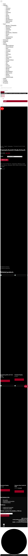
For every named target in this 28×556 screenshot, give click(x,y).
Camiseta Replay (19, 374)
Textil (4, 24)
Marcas (5, 44)
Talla (2, 156)
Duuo (7, 11)
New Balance (9, 19)
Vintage (5, 80)
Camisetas (8, 29)
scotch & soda (22, 165)
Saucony (8, 22)
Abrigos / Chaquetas (11, 25)
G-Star (7, 58)
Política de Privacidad (8, 507)
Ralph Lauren (9, 21)
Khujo (7, 64)
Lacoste (8, 65)
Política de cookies (7, 508)
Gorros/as (5, 39)
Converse (8, 8)
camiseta (10, 165)
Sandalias (5, 41)
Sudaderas (8, 38)
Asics (7, 6)
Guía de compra (7, 502)
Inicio (4, 3)
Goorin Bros (9, 57)
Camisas (8, 28)
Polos (7, 35)
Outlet (4, 78)
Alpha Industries (10, 45)
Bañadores (8, 26)
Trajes (4, 42)
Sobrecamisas (9, 36)
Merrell (7, 18)
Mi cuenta (5, 82)
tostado (2, 166)
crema (16, 165)
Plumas (7, 34)
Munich (7, 16)
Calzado (5, 5)
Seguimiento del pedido (8, 501)
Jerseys (7, 31)
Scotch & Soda (9, 77)
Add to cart (4, 159)
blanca (5, 165)
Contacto (5, 81)
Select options (5, 380)
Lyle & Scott (8, 67)
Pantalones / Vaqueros (11, 32)
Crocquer (8, 51)
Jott (7, 62)
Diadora (8, 9)
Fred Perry (8, 12)
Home (2, 146)
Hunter (7, 15)
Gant (7, 13)
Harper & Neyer (10, 59)
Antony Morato (9, 47)
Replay (7, 74)
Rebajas (20, 163)
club (14, 165)
